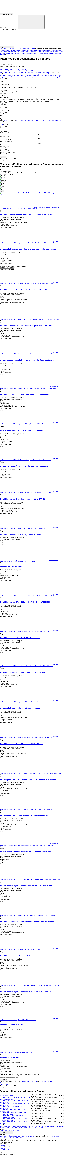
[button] (32, 38)
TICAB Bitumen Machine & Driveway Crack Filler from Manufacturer (25, 851)
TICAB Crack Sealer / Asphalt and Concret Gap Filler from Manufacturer (27, 360)
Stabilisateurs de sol (38, 50)
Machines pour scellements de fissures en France (29, 1127)
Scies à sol (47, 50)
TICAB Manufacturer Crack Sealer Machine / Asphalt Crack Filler (24, 290)
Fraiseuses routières (6, 50)
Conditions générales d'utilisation (10, 1136)
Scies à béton (10, 53)
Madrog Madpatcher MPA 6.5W (11, 1024)
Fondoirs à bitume (19, 53)
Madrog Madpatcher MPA (9, 1057)
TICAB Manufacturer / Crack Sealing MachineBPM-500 (20, 535)
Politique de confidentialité (28, 1136)
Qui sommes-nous (5, 1130)
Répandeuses (27, 50)
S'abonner (4, 1079)
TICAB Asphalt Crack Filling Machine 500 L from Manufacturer (23, 430)
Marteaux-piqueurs (56, 50)
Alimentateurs (42, 53)
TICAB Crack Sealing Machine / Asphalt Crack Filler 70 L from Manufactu (27, 886)
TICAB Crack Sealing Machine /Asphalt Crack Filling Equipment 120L (26, 992)
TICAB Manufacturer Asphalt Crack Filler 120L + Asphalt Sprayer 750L (26, 215)
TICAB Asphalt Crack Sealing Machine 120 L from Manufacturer (24, 815)
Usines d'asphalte (17, 50)
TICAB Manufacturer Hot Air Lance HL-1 (15, 956)
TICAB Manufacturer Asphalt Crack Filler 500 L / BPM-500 (22, 744)
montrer (3, 157)
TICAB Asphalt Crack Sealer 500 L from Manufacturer (20, 708)
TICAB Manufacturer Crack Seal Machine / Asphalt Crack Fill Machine (26, 326)
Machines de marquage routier (9, 51)
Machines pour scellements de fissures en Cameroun (16, 1126)
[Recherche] (31, 22)
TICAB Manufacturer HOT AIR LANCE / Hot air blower (20, 638)
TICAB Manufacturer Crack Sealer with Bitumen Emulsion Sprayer (25, 394)
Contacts (16, 1130)
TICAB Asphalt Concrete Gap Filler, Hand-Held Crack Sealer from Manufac (28, 249)
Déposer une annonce (7, 269)
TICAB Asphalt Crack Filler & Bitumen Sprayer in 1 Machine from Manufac (28, 780)
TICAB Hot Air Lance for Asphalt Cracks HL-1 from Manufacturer (24, 466)
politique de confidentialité (29, 1081)
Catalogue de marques (15, 1137)
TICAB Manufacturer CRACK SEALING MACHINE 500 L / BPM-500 (25, 602)
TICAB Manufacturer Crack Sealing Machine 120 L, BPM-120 (23, 499)
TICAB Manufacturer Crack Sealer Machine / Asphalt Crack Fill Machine (27, 921)
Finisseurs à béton (23, 51)
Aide (12, 1130)
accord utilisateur (47, 1081)
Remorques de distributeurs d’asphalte (41, 51)
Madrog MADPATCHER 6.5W (11, 566)
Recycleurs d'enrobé (31, 53)
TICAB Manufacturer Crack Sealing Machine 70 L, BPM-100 (22, 672)
